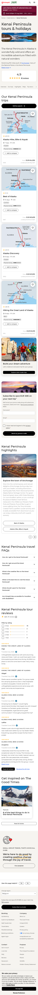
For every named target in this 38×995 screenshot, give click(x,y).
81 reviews (25, 78)
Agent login (5, 936)
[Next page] (35, 537)
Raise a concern (6, 964)
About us (22, 916)
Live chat (4, 951)
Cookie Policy (11, 985)
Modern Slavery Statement (28, 964)
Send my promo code (19, 433)
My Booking (5, 916)
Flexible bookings (6, 930)
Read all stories (19, 823)
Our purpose (19, 866)
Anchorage (25, 63)
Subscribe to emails (19, 907)
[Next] (36, 87)
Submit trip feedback (7, 919)
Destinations (11, 18)
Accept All (19, 989)
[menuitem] (5, 2)
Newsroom (4, 961)
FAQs (24, 86)
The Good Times (24, 919)
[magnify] (30, 2)
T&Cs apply (5, 902)
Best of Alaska (19, 523)
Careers (22, 926)
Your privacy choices (28, 933)
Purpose (23, 944)
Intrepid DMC (24, 923)
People (22, 954)
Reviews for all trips (23, 769)
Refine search (18, 106)
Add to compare (12, 153)
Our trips (10, 86)
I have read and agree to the (18, 427)
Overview (3, 86)
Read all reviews (8, 769)
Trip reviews (30, 86)
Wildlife (22, 961)
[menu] (34, 2)
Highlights (18, 86)
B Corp (22, 947)
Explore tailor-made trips (19, 372)
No (28, 883)
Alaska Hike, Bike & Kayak (19, 529)
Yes (21, 883)
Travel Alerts (5, 926)
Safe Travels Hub (6, 923)
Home (3, 18)
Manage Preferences (19, 993)
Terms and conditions (27, 404)
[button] (33, 114)
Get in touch (5, 947)
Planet (22, 957)
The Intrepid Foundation (27, 951)
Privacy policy (24, 930)
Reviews (3, 957)
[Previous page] (30, 537)
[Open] (16, 617)
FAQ (2, 954)
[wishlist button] (33, 114)
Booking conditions (7, 933)
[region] (19, 983)
